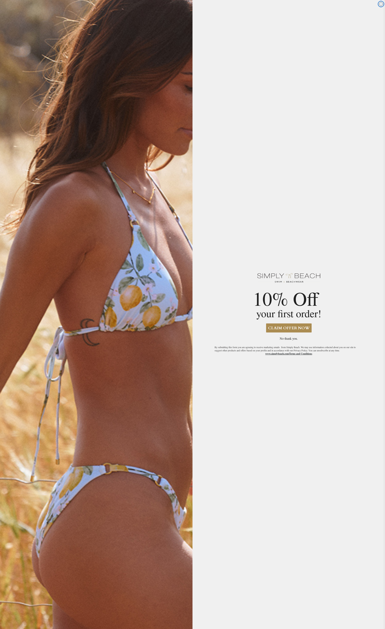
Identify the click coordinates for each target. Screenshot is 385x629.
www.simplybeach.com (277, 353)
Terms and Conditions (300, 353)
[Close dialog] (381, 4)
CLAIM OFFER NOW (289, 328)
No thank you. (289, 338)
